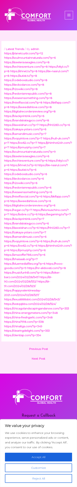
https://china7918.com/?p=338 (24, 321)
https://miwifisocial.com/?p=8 (23, 102)
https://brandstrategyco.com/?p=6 (26, 223)
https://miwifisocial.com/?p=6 (23, 196)
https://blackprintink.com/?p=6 (24, 116)
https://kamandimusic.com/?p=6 (25, 236)
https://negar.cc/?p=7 (18, 209)
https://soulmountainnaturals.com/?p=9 (30, 151)
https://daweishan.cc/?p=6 (21, 227)
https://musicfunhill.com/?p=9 (23, 272)
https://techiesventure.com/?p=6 (25, 160)
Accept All (38, 457)
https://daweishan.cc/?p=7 (21, 124)
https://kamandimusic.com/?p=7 (25, 133)
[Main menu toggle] (69, 15)
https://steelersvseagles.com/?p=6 (26, 156)
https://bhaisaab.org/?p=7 (21, 259)
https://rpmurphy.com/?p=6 (28, 250)
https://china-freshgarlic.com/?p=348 (28, 317)
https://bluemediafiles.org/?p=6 (24, 263)
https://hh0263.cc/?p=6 (54, 124)
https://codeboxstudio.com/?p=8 (25, 80)
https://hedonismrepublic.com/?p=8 (28, 93)
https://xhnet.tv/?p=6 (23, 165)
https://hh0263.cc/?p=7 (54, 227)
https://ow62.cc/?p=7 (23, 142)
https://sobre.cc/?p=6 (24, 214)
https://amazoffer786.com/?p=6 (24, 254)
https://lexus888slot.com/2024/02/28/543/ (32, 299)
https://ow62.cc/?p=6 (23, 245)
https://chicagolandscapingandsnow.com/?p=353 (36, 308)
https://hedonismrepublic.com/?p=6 (27, 187)
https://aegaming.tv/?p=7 (54, 214)
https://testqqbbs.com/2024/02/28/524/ (30, 303)
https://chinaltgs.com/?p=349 (23, 326)
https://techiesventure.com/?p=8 (26, 66)
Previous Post (38, 348)
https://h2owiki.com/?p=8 (21, 89)
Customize (38, 468)
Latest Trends (15, 49)
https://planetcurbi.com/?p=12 (23, 53)
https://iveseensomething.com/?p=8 (28, 98)
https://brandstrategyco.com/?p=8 (26, 120)
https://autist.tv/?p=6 (23, 169)
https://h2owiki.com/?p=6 (20, 183)
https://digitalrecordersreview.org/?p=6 (29, 205)
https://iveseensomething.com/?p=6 (28, 192)
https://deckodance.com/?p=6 (24, 178)
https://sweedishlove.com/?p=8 (31, 107)
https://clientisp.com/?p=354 (22, 335)
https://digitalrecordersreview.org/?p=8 (30, 111)
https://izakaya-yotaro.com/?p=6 (25, 129)
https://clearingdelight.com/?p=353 (27, 330)
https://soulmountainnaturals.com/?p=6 (30, 57)
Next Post (38, 358)
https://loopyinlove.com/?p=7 (23, 138)
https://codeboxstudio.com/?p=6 (25, 174)
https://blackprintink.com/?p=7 (24, 218)
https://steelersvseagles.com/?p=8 (27, 62)
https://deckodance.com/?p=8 (24, 84)
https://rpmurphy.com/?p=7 (28, 147)
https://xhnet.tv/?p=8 (24, 71)
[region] (38, 453)
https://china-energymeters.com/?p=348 (31, 312)
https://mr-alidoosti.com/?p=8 (46, 268)
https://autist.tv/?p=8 (23, 75)
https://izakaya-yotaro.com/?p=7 (25, 232)
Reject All (38, 478)
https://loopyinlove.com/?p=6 (23, 241)
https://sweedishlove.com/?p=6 (30, 201)
